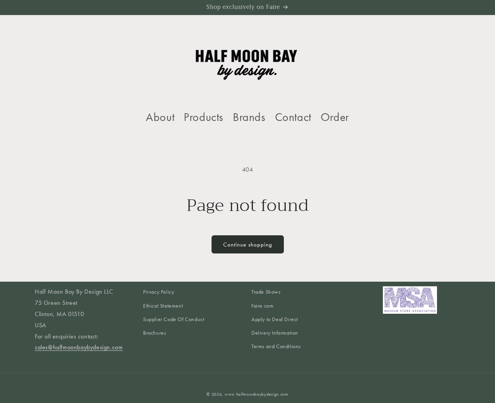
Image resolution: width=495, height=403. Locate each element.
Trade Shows (266, 292)
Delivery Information (274, 333)
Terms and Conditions (276, 346)
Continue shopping (247, 244)
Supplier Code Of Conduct (173, 319)
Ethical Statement (163, 306)
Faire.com (262, 306)
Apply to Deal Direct (274, 319)
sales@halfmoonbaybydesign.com (79, 347)
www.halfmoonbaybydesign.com (256, 394)
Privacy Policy (158, 292)
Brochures (154, 333)
